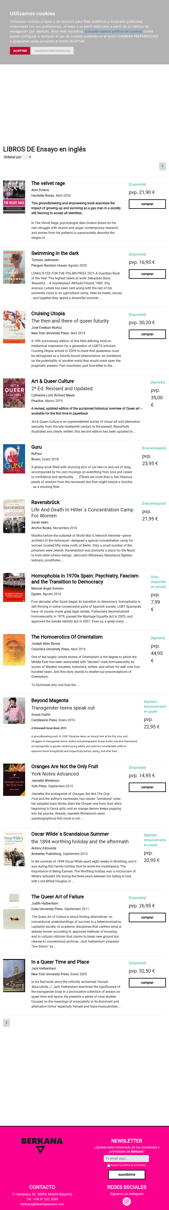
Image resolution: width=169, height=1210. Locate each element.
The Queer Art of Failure (57, 897)
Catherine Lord (42, 395)
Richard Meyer (64, 395)
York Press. (39, 786)
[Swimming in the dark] (14, 267)
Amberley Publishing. (46, 854)
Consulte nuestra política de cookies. (114, 31)
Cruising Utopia (48, 313)
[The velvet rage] (14, 197)
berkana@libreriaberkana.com (42, 1204)
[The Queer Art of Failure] (14, 911)
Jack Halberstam (43, 968)
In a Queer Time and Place (60, 962)
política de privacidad (134, 1165)
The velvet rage (48, 183)
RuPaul (36, 454)
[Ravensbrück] (14, 516)
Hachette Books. (43, 195)
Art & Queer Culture (52, 381)
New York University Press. (50, 333)
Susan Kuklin (40, 714)
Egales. (36, 594)
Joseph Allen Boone (45, 644)
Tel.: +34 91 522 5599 (42, 1199)
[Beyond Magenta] (14, 710)
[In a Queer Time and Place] (14, 975)
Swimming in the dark (55, 253)
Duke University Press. (47, 909)
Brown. (36, 459)
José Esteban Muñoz (46, 328)
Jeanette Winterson (45, 781)
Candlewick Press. (44, 720)
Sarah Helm (39, 522)
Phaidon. (37, 401)
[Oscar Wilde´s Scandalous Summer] (14, 848)
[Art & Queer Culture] (14, 393)
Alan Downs (40, 190)
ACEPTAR (20, 50)
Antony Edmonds (43, 848)
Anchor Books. (41, 528)
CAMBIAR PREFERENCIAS (52, 50)
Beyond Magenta (49, 700)
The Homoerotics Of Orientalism (67, 637)
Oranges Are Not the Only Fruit (64, 766)
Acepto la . (128, 1165)
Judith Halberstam (44, 903)
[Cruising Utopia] (14, 327)
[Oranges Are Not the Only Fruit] (14, 779)
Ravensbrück (45, 502)
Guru (36, 447)
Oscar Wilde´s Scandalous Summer (70, 834)
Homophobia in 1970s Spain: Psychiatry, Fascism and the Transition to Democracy (84, 579)
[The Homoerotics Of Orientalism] (14, 649)
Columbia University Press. (50, 649)
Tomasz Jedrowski (45, 260)
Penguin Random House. (49, 265)
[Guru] (14, 459)
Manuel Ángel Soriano (47, 588)
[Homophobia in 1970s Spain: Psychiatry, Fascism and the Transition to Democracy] (14, 587)
